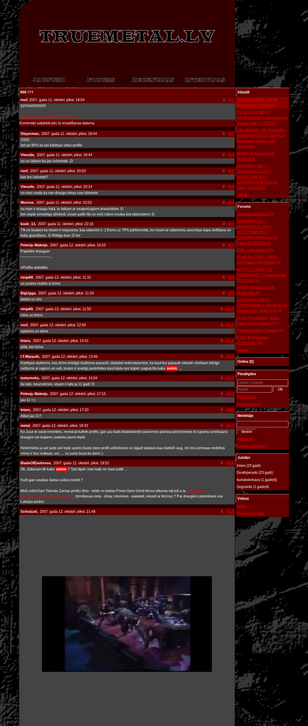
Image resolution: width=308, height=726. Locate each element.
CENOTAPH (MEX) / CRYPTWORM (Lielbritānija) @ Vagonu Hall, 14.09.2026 (262, 118)
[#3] (231, 171)
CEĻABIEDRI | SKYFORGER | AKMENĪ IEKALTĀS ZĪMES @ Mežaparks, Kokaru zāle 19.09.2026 (261, 138)
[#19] (230, 511)
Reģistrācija (246, 397)
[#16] (230, 410)
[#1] (231, 134)
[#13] (230, 356)
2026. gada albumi (255, 250)
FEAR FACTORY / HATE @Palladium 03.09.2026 (257, 102)
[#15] (230, 394)
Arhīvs (242, 506)
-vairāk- (243, 195)
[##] (231, 100)
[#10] (230, 309)
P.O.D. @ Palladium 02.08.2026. (253, 340)
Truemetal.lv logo (250, 513)
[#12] (230, 341)
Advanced (245, 439)
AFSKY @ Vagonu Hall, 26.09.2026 (256, 156)
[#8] (231, 277)
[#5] (231, 202)
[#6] (231, 224)
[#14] (230, 378)
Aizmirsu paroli (249, 404)
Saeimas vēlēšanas (255, 214)
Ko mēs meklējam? (252, 446)
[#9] (231, 293)
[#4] (231, 187)
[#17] (230, 426)
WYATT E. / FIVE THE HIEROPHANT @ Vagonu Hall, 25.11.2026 (262, 275)
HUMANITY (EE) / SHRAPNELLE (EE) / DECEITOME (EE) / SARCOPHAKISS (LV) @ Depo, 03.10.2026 (257, 177)
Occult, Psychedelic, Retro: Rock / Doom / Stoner (258, 320)
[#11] (230, 325)
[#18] (230, 463)
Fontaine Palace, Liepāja (260, 330)
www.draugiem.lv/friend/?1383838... (49, 117)
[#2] (231, 155)
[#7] (231, 245)
